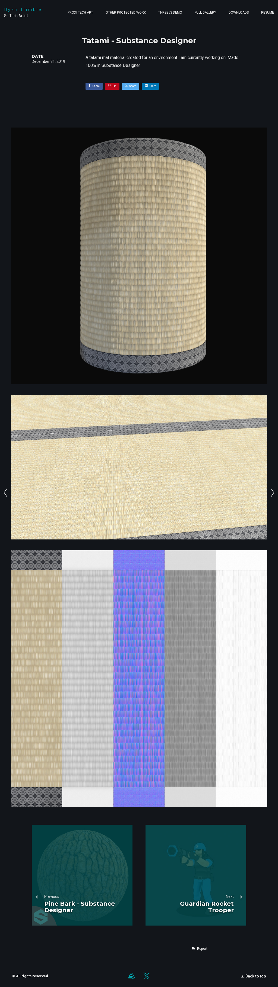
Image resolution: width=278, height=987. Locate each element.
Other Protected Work (126, 12)
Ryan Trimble (23, 9)
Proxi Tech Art (80, 12)
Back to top (255, 976)
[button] (199, 948)
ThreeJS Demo (170, 12)
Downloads (239, 12)
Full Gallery (205, 12)
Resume (267, 12)
